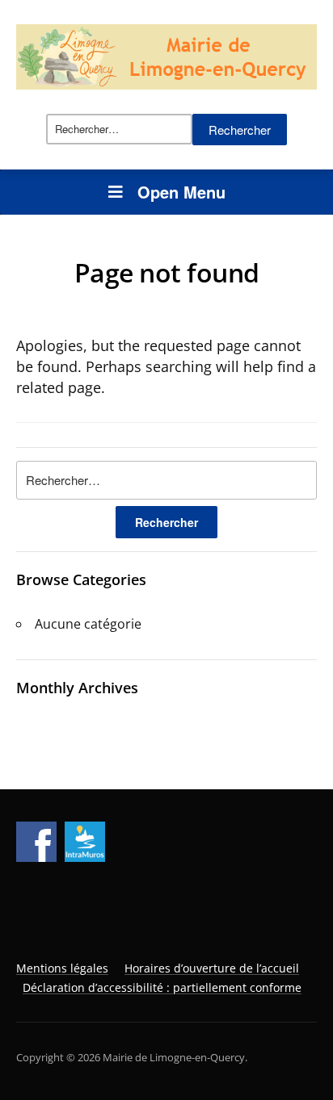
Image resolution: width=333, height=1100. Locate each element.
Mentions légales (62, 968)
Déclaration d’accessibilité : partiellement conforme (162, 987)
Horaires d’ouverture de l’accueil (211, 968)
